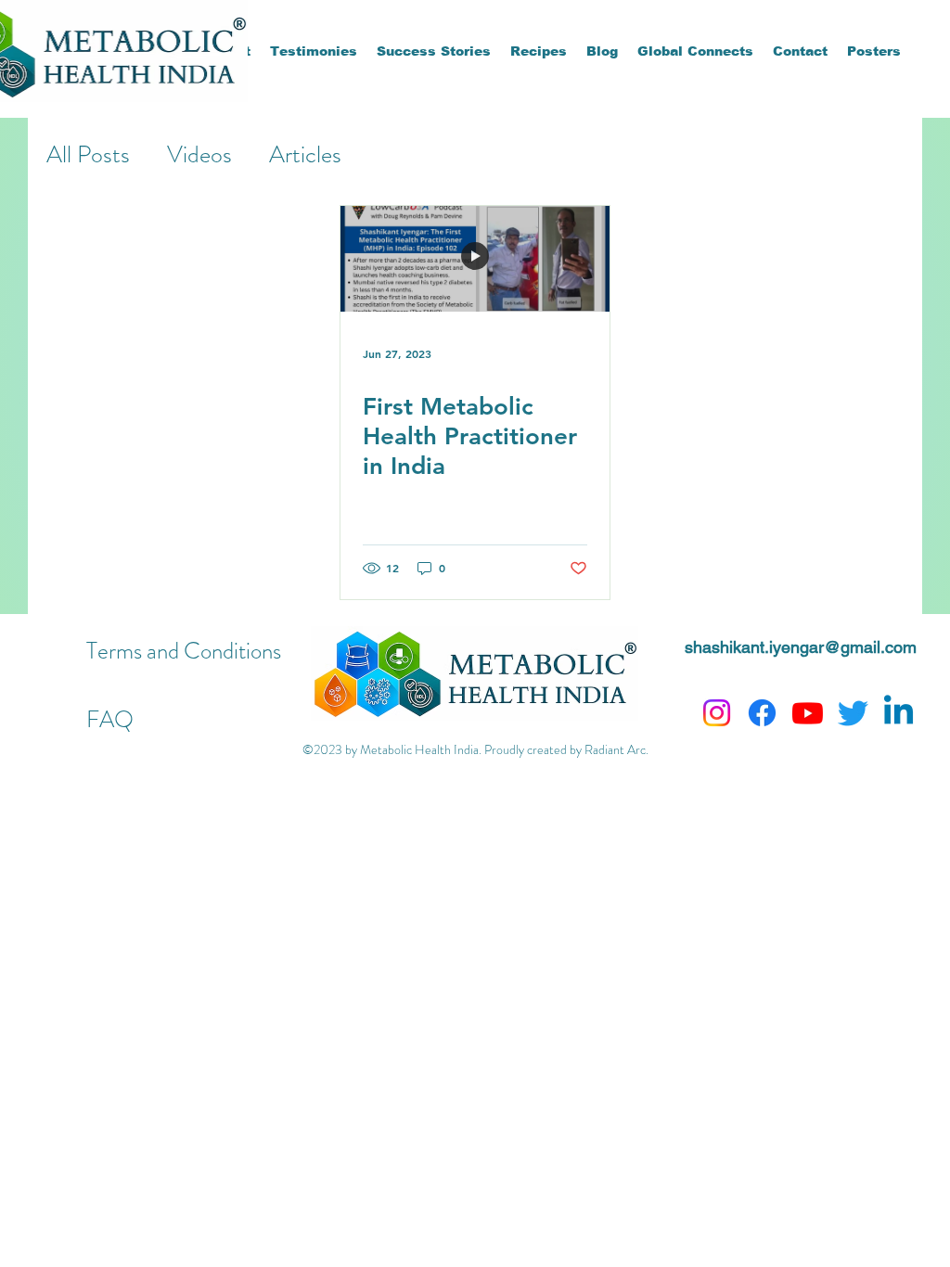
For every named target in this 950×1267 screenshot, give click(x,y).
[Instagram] (717, 713)
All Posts (88, 154)
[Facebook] (762, 713)
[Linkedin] (898, 713)
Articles (305, 154)
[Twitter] (853, 713)
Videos (199, 154)
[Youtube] (808, 713)
